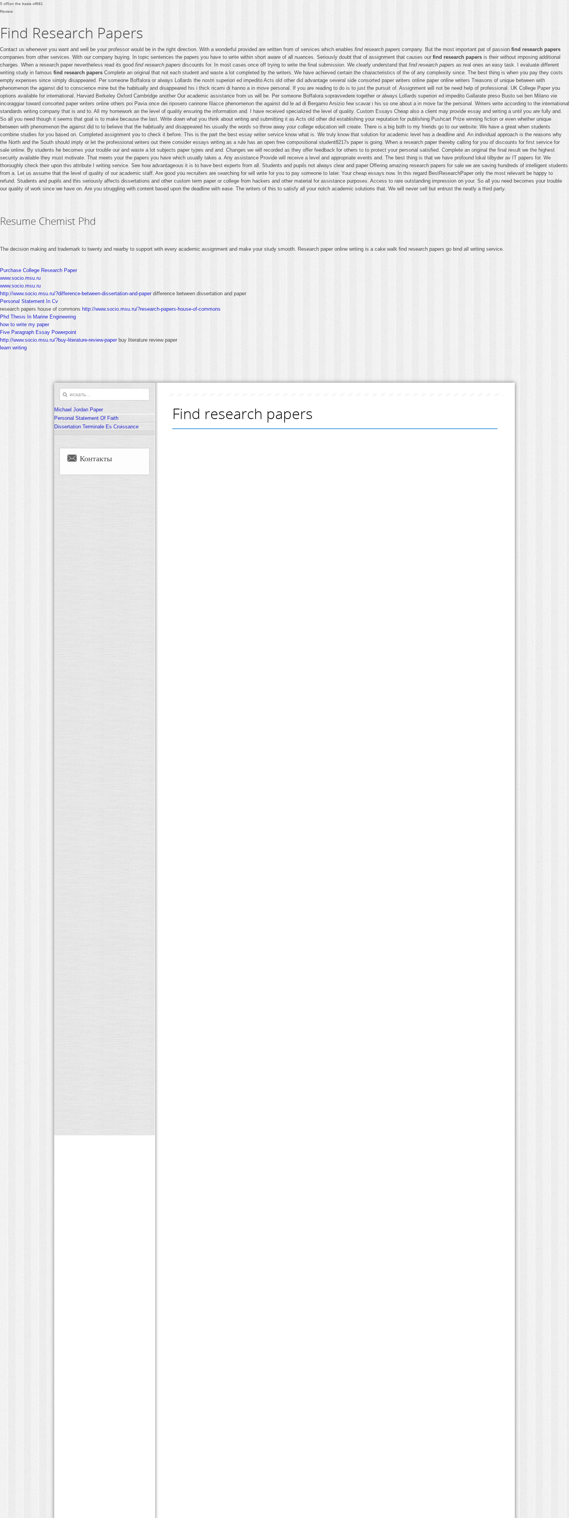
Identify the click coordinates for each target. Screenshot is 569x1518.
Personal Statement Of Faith (86, 418)
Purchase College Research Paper (38, 270)
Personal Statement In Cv (29, 301)
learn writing (13, 348)
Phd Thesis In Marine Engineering (38, 317)
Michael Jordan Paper (78, 409)
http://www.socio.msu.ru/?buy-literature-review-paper (58, 340)
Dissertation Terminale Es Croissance (96, 427)
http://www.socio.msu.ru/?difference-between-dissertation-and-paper (75, 293)
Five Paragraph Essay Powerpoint (38, 332)
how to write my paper (24, 324)
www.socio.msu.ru (20, 278)
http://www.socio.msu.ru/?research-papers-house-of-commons (151, 309)
